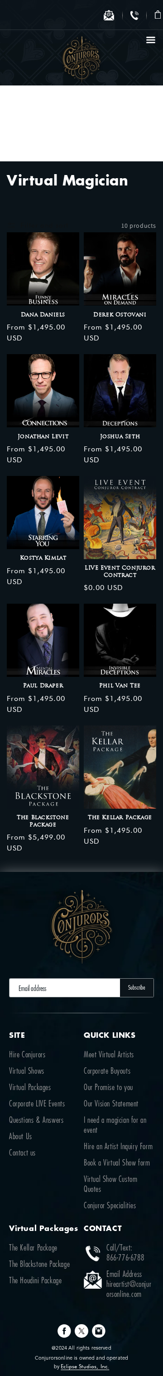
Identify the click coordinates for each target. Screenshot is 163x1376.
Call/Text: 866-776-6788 (125, 1253)
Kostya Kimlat (43, 558)
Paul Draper (43, 686)
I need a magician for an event (115, 1125)
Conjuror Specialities (110, 1206)
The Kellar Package (120, 818)
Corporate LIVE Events (37, 1104)
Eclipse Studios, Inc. (85, 1366)
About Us (20, 1137)
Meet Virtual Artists (109, 1055)
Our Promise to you (108, 1088)
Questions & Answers (36, 1120)
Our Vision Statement (111, 1104)
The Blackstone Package (43, 821)
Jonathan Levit (43, 437)
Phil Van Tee (120, 686)
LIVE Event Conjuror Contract (120, 571)
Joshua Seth (120, 437)
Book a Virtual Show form (117, 1163)
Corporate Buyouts (107, 1071)
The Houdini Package (35, 1281)
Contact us (22, 1153)
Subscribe (136, 988)
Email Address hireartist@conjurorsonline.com (128, 1285)
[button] (158, 15)
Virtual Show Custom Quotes (110, 1185)
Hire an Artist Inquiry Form (118, 1147)
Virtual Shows (26, 1071)
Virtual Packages (30, 1088)
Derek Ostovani (119, 315)
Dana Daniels (43, 315)
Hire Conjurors (27, 1055)
